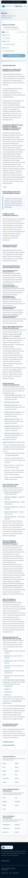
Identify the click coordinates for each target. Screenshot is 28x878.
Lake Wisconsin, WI (9, 671)
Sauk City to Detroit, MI (10, 507)
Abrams (4, 763)
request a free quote (8, 442)
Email (5, 48)
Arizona (16, 805)
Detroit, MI (17, 828)
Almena (16, 778)
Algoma (4, 771)
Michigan (5, 801)
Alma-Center (6, 778)
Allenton (17, 771)
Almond (4, 782)
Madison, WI (16, 370)
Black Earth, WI (8, 675)
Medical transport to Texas (11, 419)
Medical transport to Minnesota (13, 395)
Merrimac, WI (7, 666)
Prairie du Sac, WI (9, 651)
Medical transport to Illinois (11, 402)
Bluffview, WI (7, 656)
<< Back (4, 187)
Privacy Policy (16, 873)
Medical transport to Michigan (12, 412)
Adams (16, 763)
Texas (4, 809)
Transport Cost (4, 873)
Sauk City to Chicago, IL (10, 497)
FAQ (10, 873)
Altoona (16, 782)
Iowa (16, 797)
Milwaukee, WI (8, 686)
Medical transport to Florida (12, 426)
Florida (4, 805)
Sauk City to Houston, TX (11, 512)
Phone (6, 41)
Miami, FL (17, 832)
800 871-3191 (8, 742)
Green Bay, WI (8, 692)
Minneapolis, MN (6, 824)
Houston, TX (5, 832)
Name (6, 35)
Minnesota (17, 801)
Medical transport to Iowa (11, 405)
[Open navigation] (24, 6)
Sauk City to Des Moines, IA (11, 502)
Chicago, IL (17, 824)
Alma (16, 774)
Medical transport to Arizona (12, 433)
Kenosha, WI (7, 695)
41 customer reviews (11, 16)
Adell (4, 767)
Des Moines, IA (6, 828)
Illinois (4, 797)
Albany (16, 767)
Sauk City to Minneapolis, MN (12, 492)
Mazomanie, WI (8, 661)
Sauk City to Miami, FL (10, 517)
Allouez (4, 774)
